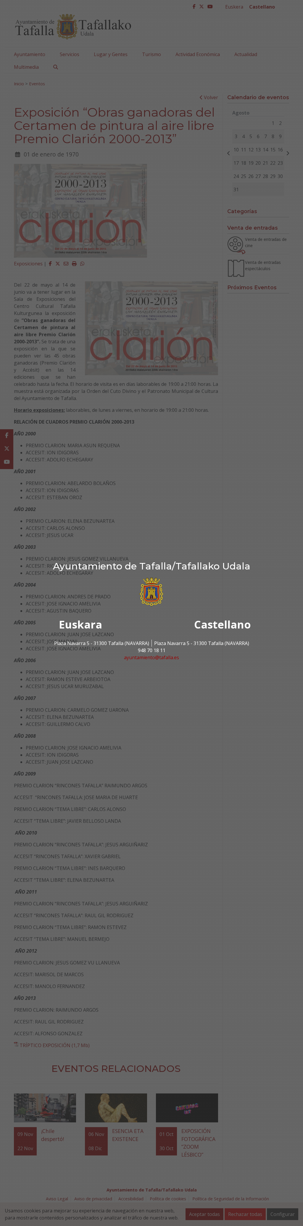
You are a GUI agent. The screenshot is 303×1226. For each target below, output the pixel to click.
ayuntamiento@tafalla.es (151, 657)
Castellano (222, 624)
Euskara (80, 624)
